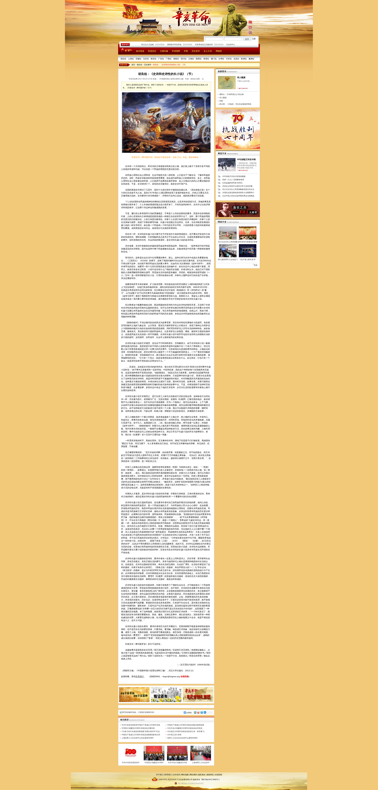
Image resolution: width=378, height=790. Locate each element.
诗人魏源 (241, 77)
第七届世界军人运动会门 (228, 260)
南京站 (153, 59)
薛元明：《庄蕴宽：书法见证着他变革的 (235, 104)
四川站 (183, 59)
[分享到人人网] (204, 712)
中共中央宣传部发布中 (131, 763)
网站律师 (193, 775)
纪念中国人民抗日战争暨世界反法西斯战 (238, 196)
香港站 (206, 59)
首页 (133, 65)
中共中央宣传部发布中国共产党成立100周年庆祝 (141, 725)
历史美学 (196, 51)
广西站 (168, 59)
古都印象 (164, 51)
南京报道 (140, 51)
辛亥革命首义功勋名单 (189, 45)
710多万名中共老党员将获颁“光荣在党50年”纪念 (141, 731)
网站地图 (184, 775)
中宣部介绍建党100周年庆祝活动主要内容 (138, 728)
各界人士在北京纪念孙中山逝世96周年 (182, 738)
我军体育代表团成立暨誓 (247, 242)
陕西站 (199, 59)
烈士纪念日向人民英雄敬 (228, 242)
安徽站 (138, 59)
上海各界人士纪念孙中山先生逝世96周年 (138, 738)
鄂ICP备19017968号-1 (210, 779)
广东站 (161, 59)
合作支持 (176, 775)
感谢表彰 (210, 775)
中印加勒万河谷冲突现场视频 (233, 176)
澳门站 (214, 59)
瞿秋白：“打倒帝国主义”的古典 (231, 94)
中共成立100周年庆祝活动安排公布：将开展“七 (186, 731)
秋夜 (221, 101)
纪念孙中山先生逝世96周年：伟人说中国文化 (229, 45)
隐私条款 (201, 775)
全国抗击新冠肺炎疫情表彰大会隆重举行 (238, 193)
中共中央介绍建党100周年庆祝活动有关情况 (184, 728)
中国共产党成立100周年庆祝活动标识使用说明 (185, 725)
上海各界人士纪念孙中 (201, 763)
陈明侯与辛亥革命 (160, 45)
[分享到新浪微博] (198, 712)
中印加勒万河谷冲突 (246, 159)
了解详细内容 (242, 89)
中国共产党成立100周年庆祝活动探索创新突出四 (141, 735)
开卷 (186, 51)
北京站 (146, 59)
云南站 (191, 59)
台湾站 (221, 59)
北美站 (236, 59)
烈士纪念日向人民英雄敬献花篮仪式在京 (238, 189)
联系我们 (140, 676)
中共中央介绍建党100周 (177, 763)
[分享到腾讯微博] (201, 712)
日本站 (229, 59)
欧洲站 (244, 59)
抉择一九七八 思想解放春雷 (233, 180)
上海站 (131, 59)
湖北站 (123, 59)
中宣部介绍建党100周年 (154, 763)
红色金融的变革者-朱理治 (232, 183)
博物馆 (219, 51)
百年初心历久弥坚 (174, 735)
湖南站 (176, 59)
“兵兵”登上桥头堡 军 (248, 260)
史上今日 (208, 51)
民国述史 (152, 51)
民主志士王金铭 (133, 45)
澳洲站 (251, 59)
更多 (256, 265)
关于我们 (159, 775)
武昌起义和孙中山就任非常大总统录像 (237, 186)
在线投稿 (184, 676)
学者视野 (176, 51)
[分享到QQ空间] (195, 712)
